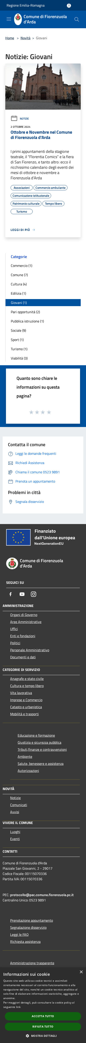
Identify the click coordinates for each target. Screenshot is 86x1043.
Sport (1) (17, 339)
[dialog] (43, 1005)
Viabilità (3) (19, 358)
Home (9, 38)
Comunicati (18, 804)
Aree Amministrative (25, 621)
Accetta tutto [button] (43, 1016)
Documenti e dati (23, 657)
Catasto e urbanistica (26, 707)
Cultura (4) (19, 284)
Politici (15, 643)
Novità (25, 38)
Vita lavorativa (21, 692)
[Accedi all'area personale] (69, 5)
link (18, 1007)
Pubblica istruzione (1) (27, 321)
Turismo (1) (19, 349)
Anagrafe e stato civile (27, 678)
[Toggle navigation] (8, 19)
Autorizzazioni (28, 770)
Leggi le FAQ (19, 934)
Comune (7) (19, 274)
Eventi (15, 838)
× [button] (81, 972)
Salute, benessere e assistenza (41, 763)
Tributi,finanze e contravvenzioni (42, 749)
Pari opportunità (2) (25, 312)
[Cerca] (76, 19)
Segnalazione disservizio (28, 927)
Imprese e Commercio (26, 699)
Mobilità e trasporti (24, 714)
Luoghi (15, 831)
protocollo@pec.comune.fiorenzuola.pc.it (42, 894)
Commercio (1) (21, 265)
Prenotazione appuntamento (31, 920)
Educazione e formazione (36, 735)
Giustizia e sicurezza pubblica (39, 742)
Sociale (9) (18, 330)
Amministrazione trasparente (32, 963)
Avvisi (14, 812)
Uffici (14, 628)
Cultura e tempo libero (27, 685)
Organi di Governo (23, 614)
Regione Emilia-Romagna (26, 5)
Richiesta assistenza (25, 941)
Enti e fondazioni (22, 636)
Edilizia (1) (18, 293)
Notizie (24, 118)
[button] (43, 1036)
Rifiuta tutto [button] (42, 1026)
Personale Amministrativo (29, 650)
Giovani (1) (19, 302)
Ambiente (25, 756)
